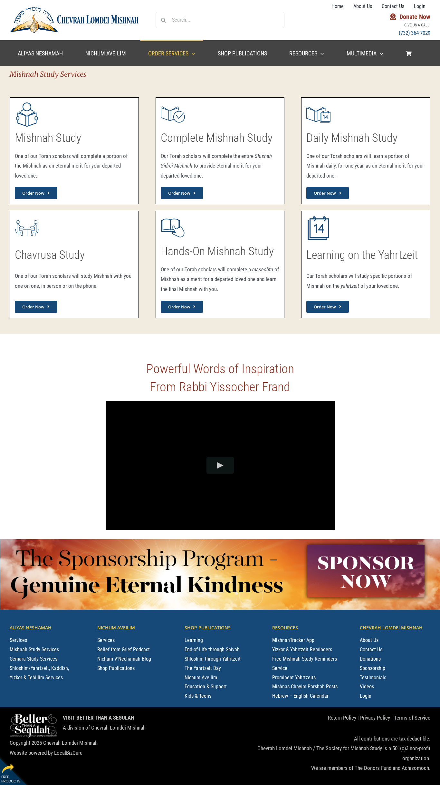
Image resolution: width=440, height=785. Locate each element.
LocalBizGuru (68, 753)
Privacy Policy (375, 717)
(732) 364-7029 (414, 33)
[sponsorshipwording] (147, 545)
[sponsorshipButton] (365, 541)
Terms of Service (412, 717)
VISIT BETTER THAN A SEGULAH (98, 717)
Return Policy (342, 717)
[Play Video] (220, 465)
